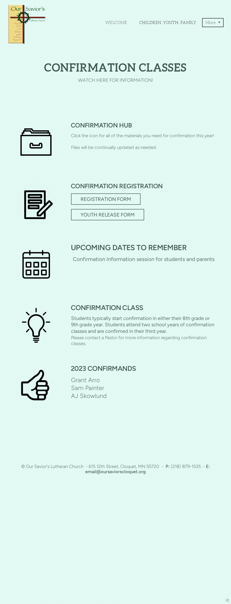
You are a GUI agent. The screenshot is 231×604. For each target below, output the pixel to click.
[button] (106, 199)
